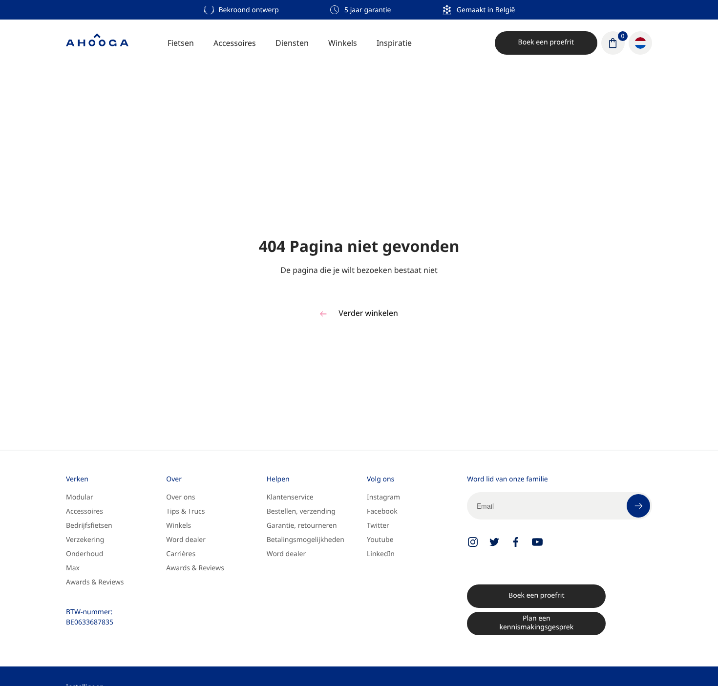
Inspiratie (394, 43)
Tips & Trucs (185, 511)
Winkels (342, 43)
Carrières (180, 554)
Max (73, 568)
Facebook (382, 511)
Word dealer (186, 539)
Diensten (292, 43)
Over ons (180, 497)
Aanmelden (638, 506)
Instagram (383, 497)
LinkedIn (381, 554)
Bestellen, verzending (301, 511)
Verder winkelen (367, 313)
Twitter (378, 525)
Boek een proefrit (546, 42)
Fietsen (181, 43)
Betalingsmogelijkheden (305, 539)
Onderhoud (84, 554)
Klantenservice (290, 497)
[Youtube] (537, 542)
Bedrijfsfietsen (89, 525)
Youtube (380, 539)
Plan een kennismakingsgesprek (536, 623)
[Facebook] (516, 542)
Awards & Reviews (95, 582)
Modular (79, 497)
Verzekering (85, 539)
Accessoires (234, 43)
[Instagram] (473, 542)
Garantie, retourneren (302, 525)
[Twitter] (494, 542)
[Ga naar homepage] (97, 43)
